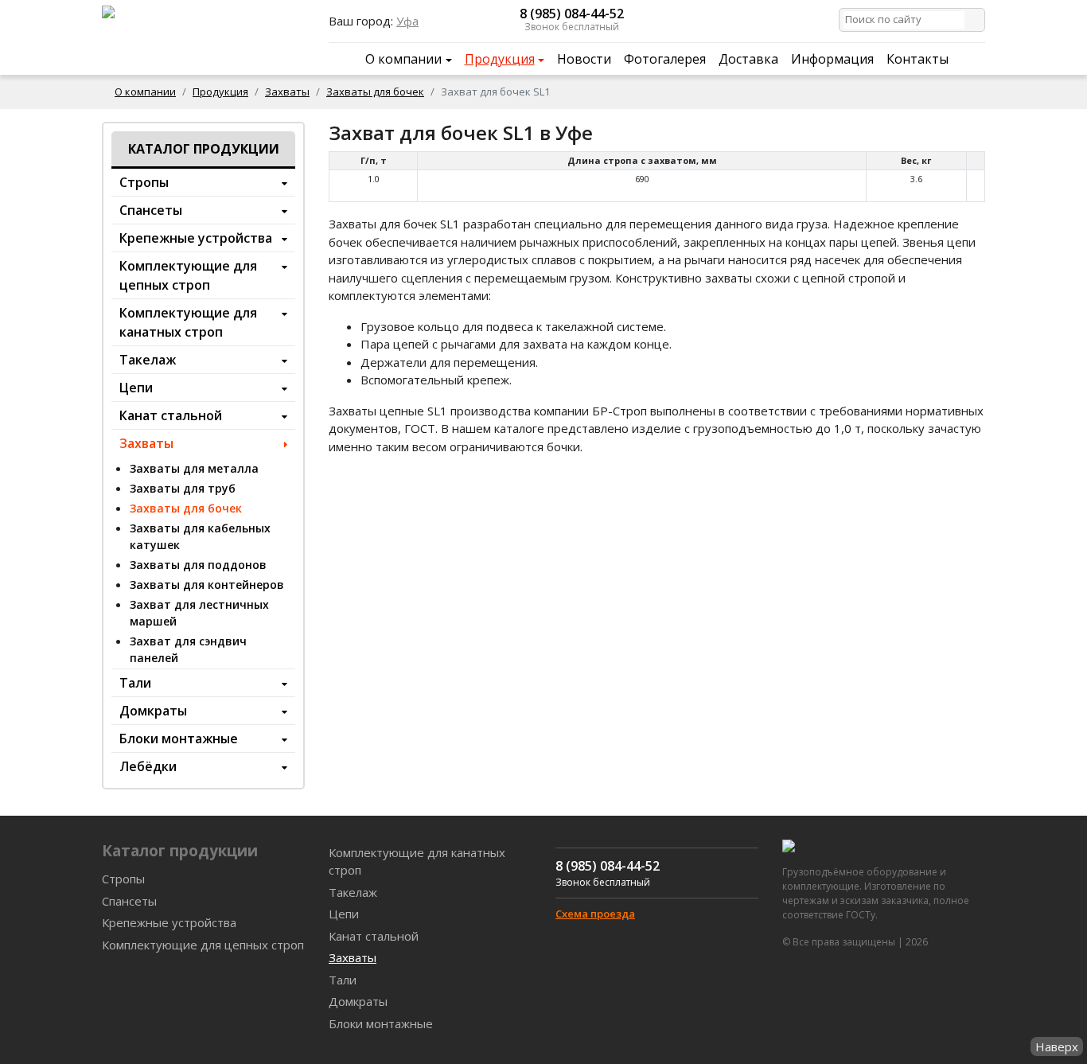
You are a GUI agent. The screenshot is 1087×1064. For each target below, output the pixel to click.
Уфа (407, 21)
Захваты (287, 91)
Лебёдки (148, 766)
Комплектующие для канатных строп (188, 322)
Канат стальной (170, 415)
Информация (832, 59)
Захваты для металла (194, 468)
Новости (584, 59)
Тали (135, 683)
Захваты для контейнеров (207, 584)
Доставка (748, 59)
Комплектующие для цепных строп (188, 275)
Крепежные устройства (195, 238)
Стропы (144, 182)
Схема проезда (595, 913)
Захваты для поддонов (198, 564)
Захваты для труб (183, 488)
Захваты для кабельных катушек (200, 536)
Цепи (136, 387)
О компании (403, 59)
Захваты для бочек (375, 91)
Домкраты (153, 710)
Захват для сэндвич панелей (188, 649)
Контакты (917, 59)
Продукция (500, 59)
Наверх (1056, 1046)
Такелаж (147, 359)
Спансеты (150, 210)
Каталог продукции (203, 149)
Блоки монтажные (178, 738)
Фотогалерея (665, 59)
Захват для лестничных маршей (199, 613)
